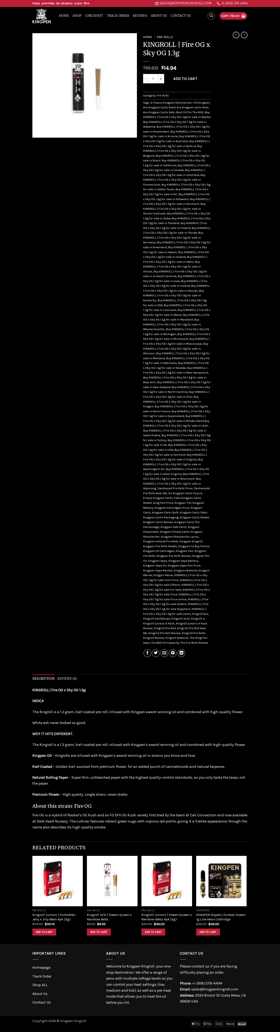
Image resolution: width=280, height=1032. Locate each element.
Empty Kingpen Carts (158, 498)
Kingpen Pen (184, 551)
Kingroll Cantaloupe (156, 618)
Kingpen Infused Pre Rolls (160, 541)
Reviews (140, 16)
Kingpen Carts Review (158, 522)
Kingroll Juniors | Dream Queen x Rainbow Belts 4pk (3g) (166, 917)
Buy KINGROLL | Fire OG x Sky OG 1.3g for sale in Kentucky (173, 295)
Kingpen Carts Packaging (161, 517)
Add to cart (185, 78)
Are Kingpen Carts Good (159, 107)
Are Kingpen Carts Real (192, 107)
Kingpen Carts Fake (193, 512)
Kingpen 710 (182, 503)
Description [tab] (43, 679)
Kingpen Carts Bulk (165, 512)
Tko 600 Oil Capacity (165, 643)
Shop (77, 16)
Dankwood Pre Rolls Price (174, 488)
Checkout (94, 16)
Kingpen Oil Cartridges (158, 551)
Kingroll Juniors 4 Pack (159, 623)
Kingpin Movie (163, 575)
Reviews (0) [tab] (67, 679)
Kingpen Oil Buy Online (193, 546)
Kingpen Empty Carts (175, 532)
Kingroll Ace (200, 614)
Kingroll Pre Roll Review (164, 633)
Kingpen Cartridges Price (172, 508)
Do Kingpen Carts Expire (185, 493)
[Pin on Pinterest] (173, 653)
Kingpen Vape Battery (183, 561)
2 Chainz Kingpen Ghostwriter (171, 102)
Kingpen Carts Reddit (194, 517)
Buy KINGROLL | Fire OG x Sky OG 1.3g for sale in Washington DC (173, 464)
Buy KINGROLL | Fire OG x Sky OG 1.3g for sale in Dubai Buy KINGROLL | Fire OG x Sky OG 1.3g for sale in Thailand (177, 218)
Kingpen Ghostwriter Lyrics (180, 536)
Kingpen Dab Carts (173, 527)
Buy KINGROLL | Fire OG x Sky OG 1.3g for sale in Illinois (172, 266)
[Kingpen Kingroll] (42, 16)
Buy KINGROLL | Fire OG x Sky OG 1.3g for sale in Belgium (172, 150)
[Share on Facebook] (147, 653)
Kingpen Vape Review (157, 570)
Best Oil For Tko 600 (190, 112)
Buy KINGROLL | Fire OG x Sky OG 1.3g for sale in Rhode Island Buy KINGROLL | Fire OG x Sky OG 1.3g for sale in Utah (176, 420)
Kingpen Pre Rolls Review (173, 556)
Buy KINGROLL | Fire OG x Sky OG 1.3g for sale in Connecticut (174, 179)
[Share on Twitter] (156, 653)
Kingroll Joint (181, 618)
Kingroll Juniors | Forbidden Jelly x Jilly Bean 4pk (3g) (53, 917)
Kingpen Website (185, 570)
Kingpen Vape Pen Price (184, 565)
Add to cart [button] (44, 931)
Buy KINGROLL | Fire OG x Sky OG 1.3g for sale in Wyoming (172, 483)
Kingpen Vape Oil (154, 565)
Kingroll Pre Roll (165, 628)
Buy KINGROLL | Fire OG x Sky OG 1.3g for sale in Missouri (175, 348)
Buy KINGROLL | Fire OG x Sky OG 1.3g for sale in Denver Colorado (174, 208)
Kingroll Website (176, 638)
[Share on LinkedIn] (181, 653)
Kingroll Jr (198, 618)
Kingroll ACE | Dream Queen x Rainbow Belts (109, 917)
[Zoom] (38, 132)
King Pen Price (163, 503)
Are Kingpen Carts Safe (159, 112)
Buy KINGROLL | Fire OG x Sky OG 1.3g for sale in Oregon (172, 401)
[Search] (211, 16)
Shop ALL (39, 985)
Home (64, 16)
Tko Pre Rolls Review (194, 643)
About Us (159, 16)
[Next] (246, 899)
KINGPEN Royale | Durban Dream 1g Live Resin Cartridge (221, 917)
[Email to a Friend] (164, 653)
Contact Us (181, 16)
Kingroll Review (153, 638)
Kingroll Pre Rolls (193, 633)
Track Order (118, 16)
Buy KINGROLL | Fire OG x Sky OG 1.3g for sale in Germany (173, 237)
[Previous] (33, 899)
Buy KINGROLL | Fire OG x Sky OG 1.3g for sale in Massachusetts (172, 324)
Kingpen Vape (157, 561)
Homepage (41, 967)
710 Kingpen (201, 102)
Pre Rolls (165, 37)
